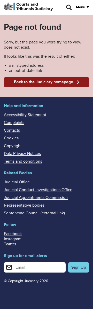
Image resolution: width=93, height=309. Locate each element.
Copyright (13, 145)
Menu (80, 7)
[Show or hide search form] (69, 7)
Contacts (12, 130)
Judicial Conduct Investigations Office (38, 189)
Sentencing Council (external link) (34, 213)
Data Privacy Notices (22, 153)
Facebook (13, 233)
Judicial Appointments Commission (36, 197)
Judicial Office (17, 182)
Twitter (10, 244)
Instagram (12, 239)
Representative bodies (24, 205)
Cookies (11, 138)
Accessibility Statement (25, 114)
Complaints (14, 122)
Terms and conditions (23, 161)
